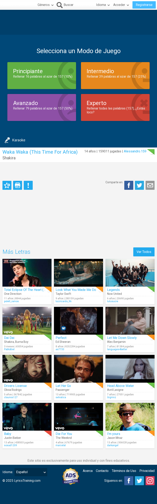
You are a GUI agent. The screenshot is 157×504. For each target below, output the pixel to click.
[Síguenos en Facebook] (128, 480)
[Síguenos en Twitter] (139, 480)
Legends (113, 290)
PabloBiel (9, 349)
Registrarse (144, 5)
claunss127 (11, 397)
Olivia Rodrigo (13, 389)
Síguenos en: (113, 481)
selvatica (61, 397)
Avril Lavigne (115, 389)
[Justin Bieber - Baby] (27, 417)
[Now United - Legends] (130, 273)
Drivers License (15, 386)
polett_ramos (11, 301)
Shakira (9, 157)
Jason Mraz (114, 437)
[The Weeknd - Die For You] (78, 417)
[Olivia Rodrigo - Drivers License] (27, 369)
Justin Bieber (12, 437)
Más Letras (16, 251)
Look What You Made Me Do (76, 290)
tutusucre (112, 301)
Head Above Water (120, 386)
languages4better (117, 349)
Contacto (102, 471)
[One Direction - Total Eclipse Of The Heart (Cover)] (27, 273)
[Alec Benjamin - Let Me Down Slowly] (130, 321)
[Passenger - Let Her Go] (78, 369)
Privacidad (147, 471)
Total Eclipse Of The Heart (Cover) (28, 290)
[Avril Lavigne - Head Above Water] (130, 369)
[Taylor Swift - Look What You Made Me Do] (78, 273)
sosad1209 (10, 445)
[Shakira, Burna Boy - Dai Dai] (27, 321)
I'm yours (113, 434)
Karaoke (18, 140)
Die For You (64, 434)
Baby (7, 434)
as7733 (60, 349)
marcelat (61, 445)
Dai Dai (9, 338)
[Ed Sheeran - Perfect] (78, 321)
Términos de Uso (124, 471)
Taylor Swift (63, 293)
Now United (114, 293)
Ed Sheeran (63, 341)
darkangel (112, 445)
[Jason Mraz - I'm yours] (130, 417)
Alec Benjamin (116, 341)
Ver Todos (144, 252)
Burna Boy (21, 341)
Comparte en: (114, 182)
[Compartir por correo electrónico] (150, 185)
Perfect (61, 338)
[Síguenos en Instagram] (150, 480)
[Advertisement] (78, 22)
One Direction (12, 293)
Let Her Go (63, 386)
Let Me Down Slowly (122, 338)
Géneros (44, 5)
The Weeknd (64, 437)
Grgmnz (111, 397)
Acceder (119, 5)
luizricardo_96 (64, 301)
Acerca (88, 471)
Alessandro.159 (135, 151)
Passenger (63, 389)
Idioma (101, 5)
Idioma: (7, 472)
